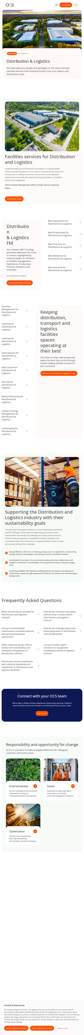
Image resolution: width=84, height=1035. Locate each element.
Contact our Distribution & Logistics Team (58, 373)
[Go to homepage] (10, 5)
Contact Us (65, 5)
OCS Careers (17, 53)
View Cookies (63, 1028)
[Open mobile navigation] (76, 5)
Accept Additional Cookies (16, 1028)
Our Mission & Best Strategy (20, 283)
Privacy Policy (19, 1019)
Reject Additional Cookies (42, 1028)
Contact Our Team (14, 199)
